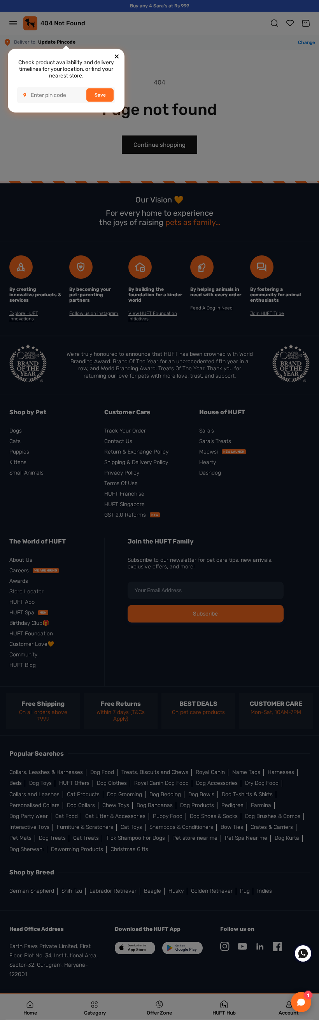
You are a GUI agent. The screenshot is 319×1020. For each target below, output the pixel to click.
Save (100, 95)
